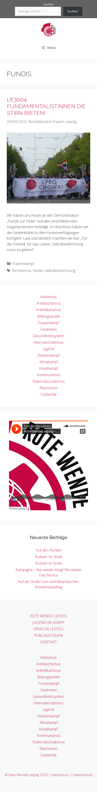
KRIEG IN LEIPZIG (48, 628)
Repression (48, 387)
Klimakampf (48, 361)
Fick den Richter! (49, 550)
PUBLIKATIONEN (48, 635)
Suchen (48, 4)
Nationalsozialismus (48, 381)
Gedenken (48, 329)
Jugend (48, 348)
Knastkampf (48, 368)
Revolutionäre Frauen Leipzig (52, 121)
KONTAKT (48, 641)
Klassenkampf (48, 355)
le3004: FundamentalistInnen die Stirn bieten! (46, 106)
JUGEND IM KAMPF (48, 622)
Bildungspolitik (48, 316)
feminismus (21, 270)
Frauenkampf (23, 263)
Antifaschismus (49, 303)
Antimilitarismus (48, 309)
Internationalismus (48, 342)
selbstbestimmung (60, 270)
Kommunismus (48, 374)
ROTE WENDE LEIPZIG (48, 615)
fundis (38, 270)
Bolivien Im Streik (48, 556)
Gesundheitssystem (48, 335)
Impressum (60, 774)
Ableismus (48, 296)
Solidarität (49, 394)
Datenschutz (82, 774)
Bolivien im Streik (48, 563)
